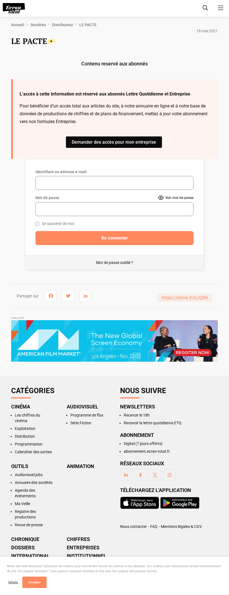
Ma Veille (22, 503)
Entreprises (83, 547)
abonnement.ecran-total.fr (147, 451)
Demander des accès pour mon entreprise (114, 142)
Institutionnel (86, 556)
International (30, 556)
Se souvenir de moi (58, 223)
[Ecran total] (14, 8)
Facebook (140, 475)
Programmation (28, 444)
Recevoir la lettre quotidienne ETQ (153, 423)
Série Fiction (80, 423)
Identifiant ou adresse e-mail (61, 172)
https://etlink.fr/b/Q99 (185, 297)
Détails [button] (13, 582)
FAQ (154, 526)
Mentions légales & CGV (181, 526)
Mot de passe (47, 197)
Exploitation (25, 428)
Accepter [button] (34, 582)
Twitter (155, 475)
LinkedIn (126, 475)
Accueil (17, 25)
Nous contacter (133, 526)
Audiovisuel (82, 407)
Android (179, 503)
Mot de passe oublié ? (114, 262)
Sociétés (38, 25)
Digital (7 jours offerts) (143, 443)
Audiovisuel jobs (29, 474)
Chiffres (78, 539)
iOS (139, 503)
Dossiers (23, 547)
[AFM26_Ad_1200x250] (114, 341)
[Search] (205, 8)
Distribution (25, 436)
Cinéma (20, 407)
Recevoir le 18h (137, 415)
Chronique (25, 539)
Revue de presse (29, 525)
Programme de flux (86, 415)
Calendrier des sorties (33, 452)
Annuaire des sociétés (34, 482)
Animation (80, 466)
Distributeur (62, 25)
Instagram (169, 475)
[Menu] (220, 8)
